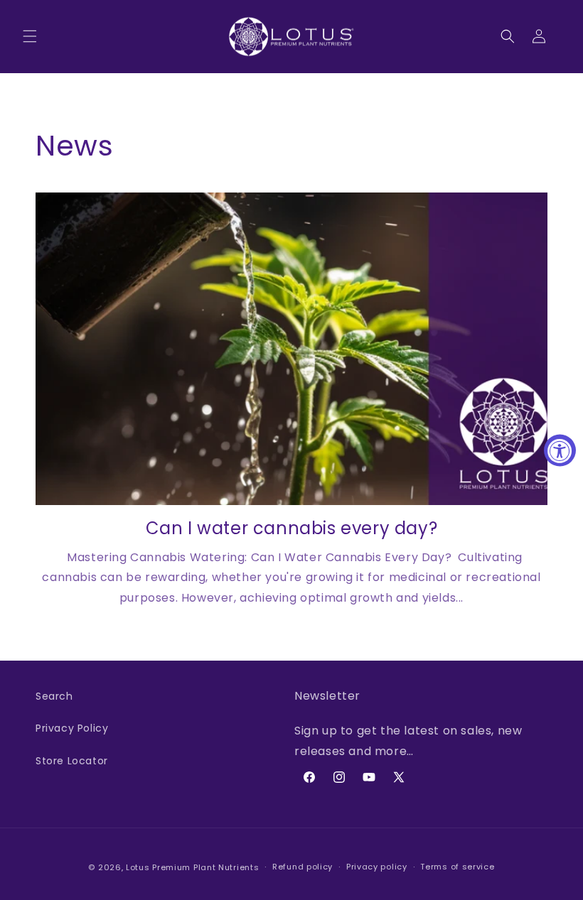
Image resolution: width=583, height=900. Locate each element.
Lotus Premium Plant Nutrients (192, 867)
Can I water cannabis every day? (292, 528)
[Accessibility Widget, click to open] (560, 450)
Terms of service (457, 866)
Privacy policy (376, 866)
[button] (30, 36)
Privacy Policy (72, 728)
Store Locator (72, 761)
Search (54, 696)
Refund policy (302, 866)
